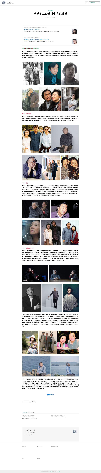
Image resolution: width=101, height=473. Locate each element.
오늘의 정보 (50, 10)
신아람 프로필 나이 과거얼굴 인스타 (57, 415)
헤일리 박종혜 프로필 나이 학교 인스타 (28, 418)
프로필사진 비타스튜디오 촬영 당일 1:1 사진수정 (36, 39)
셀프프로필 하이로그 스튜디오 (32, 29)
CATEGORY (92, 2)
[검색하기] (86, 3)
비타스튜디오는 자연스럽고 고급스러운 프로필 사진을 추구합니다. (39, 41)
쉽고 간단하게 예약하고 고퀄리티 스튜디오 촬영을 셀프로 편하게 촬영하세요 (41, 31)
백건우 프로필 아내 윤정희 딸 (50, 13)
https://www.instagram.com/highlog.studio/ (34, 27)
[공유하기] (26, 402)
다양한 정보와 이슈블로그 (30, 432)
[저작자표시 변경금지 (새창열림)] (37, 401)
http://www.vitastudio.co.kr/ (30, 37)
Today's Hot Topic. (30, 430)
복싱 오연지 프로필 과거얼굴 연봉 (28, 415)
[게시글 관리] (28, 402)
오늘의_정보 (9, 2)
